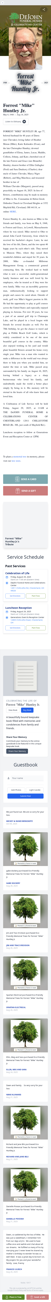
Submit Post (25, 796)
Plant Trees (36, 596)
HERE (13, 211)
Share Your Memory (17, 751)
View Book (12, 710)
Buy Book (27, 710)
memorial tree (19, 456)
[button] (26, 849)
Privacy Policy (18, 1290)
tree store (16, 460)
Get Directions (15, 596)
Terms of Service (33, 1290)
